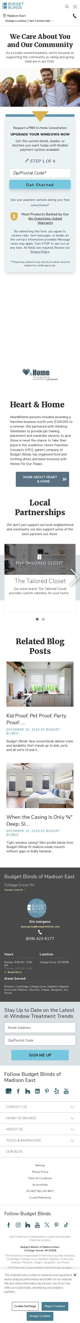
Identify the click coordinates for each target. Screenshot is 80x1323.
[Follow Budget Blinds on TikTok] (66, 1225)
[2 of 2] (43, 619)
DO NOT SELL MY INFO (40, 1191)
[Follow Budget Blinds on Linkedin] (37, 1091)
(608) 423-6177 (74, 16)
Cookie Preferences (40, 1197)
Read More (15, 972)
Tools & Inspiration (23, 1140)
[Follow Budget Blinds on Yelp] (56, 1091)
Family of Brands (21, 1118)
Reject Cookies (55, 1306)
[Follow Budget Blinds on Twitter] (47, 1225)
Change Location (13, 889)
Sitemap (40, 1165)
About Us (14, 1129)
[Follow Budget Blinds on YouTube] (66, 1091)
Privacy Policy (40, 252)
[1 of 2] (37, 619)
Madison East (16, 16)
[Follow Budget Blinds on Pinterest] (47, 1091)
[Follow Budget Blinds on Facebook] (18, 1091)
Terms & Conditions (40, 1178)
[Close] (75, 1275)
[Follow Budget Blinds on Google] (8, 1091)
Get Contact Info (39, 21)
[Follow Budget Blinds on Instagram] (18, 1225)
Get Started (40, 185)
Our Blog (14, 1151)
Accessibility (40, 1184)
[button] (15, 21)
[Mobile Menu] (75, 7)
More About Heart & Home (40, 479)
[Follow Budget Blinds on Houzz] (27, 1091)
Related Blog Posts (40, 646)
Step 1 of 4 (42, 161)
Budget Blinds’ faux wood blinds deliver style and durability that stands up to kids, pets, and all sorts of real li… (39, 745)
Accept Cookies (40, 1316)
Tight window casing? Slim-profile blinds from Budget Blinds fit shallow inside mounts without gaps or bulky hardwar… (39, 847)
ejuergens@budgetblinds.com (40, 926)
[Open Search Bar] (67, 7)
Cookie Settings (25, 1306)
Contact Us (16, 1107)
